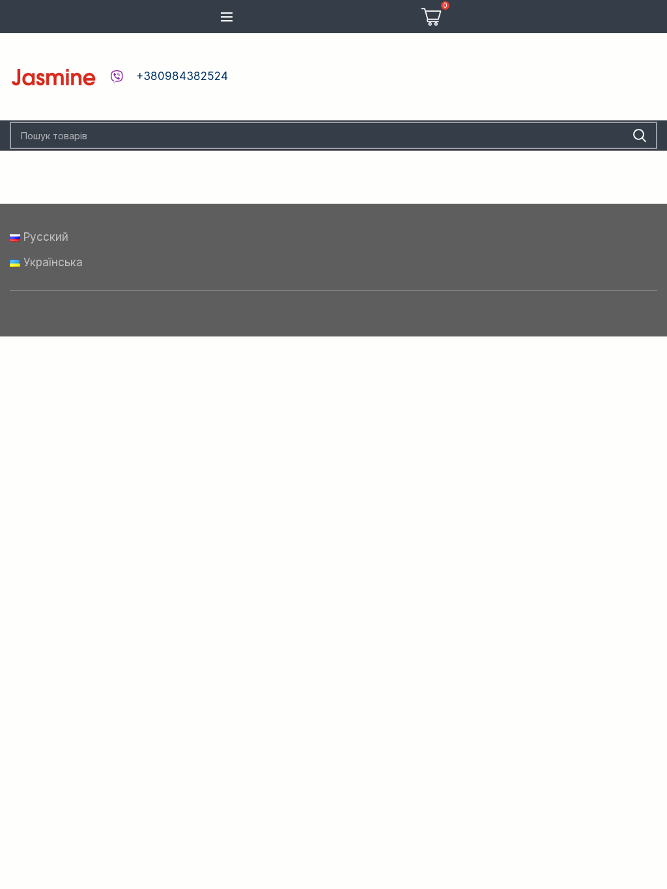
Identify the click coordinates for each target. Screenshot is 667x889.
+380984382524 (182, 76)
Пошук (639, 135)
